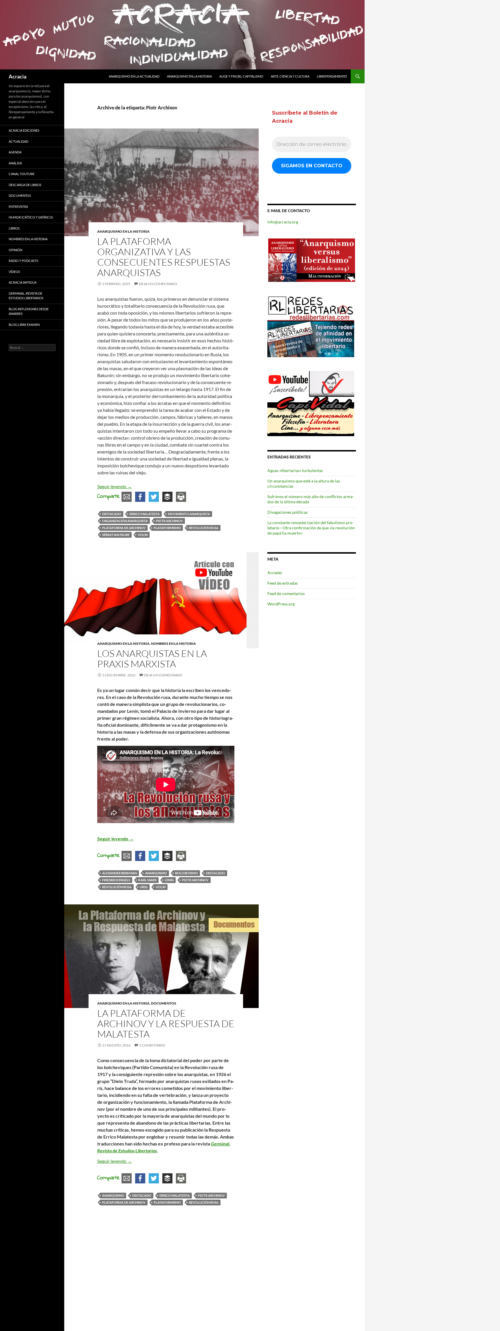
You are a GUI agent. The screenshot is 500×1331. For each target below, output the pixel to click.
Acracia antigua (22, 282)
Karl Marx (147, 880)
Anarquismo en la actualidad (134, 76)
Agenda (15, 152)
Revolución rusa (203, 528)
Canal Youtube (21, 174)
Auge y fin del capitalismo (241, 76)
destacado (111, 514)
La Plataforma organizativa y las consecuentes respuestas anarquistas (163, 256)
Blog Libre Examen (24, 324)
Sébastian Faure (116, 535)
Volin (143, 535)
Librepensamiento (332, 76)
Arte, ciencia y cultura (290, 76)
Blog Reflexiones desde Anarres (29, 311)
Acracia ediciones (24, 130)
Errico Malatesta (144, 514)
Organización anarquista (125, 521)
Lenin (169, 880)
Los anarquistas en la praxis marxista (152, 658)
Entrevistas (18, 206)
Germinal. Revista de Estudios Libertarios (26, 295)
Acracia (17, 76)
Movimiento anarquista (189, 514)
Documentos (163, 1003)
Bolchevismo (186, 873)
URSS (144, 887)
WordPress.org (281, 603)
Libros (14, 228)
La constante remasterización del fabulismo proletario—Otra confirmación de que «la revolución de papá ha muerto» (311, 527)
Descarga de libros (25, 185)
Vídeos (14, 271)
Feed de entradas (282, 583)
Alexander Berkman (119, 873)
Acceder (274, 572)
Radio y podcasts (23, 260)
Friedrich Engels (116, 880)
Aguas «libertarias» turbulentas (295, 470)
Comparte (108, 496)
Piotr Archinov (169, 521)
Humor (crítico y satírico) (31, 217)
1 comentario (152, 1045)
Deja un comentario (158, 284)
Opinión (15, 250)
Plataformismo (167, 528)
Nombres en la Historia (173, 643)
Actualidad (18, 141)
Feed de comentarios (286, 593)
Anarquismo (156, 873)
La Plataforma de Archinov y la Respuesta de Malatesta (165, 1023)
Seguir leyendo (114, 486)
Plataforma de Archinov (124, 528)
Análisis (15, 163)
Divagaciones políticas (287, 512)
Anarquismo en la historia (189, 76)
